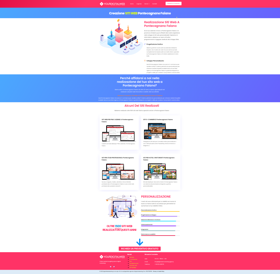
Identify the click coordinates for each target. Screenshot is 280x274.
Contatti (154, 4)
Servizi (146, 4)
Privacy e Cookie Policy (158, 271)
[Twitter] (114, 266)
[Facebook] (110, 266)
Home (132, 4)
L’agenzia (139, 4)
